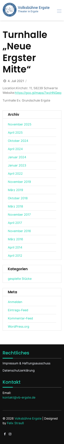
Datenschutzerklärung (19, 370)
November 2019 (19, 182)
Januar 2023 (17, 165)
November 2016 (19, 231)
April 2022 (15, 173)
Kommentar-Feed (20, 318)
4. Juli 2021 (16, 81)
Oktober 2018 (18, 198)
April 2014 (15, 247)
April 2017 (15, 223)
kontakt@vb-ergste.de (19, 397)
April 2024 (15, 149)
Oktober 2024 (18, 141)
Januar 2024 (17, 157)
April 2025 (15, 132)
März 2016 (15, 239)
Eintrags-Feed (18, 310)
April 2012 (15, 255)
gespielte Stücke (20, 278)
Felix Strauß (15, 423)
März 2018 (15, 206)
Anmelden (15, 302)
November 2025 (19, 124)
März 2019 (15, 190)
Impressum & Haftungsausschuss (26, 363)
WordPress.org (18, 326)
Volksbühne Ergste (28, 418)
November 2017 (19, 214)
